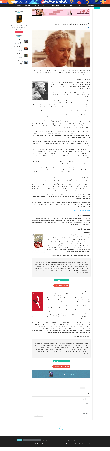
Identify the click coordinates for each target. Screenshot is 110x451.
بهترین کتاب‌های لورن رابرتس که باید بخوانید (16, 54)
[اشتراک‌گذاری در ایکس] (37, 381)
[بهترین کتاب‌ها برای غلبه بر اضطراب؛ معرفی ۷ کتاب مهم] (26, 48)
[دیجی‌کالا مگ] (97, 8)
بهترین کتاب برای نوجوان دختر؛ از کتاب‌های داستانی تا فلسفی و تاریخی (16, 41)
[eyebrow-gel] (61, 12)
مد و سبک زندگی (64, 5)
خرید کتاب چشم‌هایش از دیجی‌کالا (61, 366)
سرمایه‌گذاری (27, 5)
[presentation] (27, 22)
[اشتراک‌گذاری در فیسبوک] (39, 381)
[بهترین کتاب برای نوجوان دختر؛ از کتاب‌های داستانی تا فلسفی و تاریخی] (26, 41)
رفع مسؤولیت (69, 439)
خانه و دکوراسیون (55, 5)
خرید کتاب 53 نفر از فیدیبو (61, 280)
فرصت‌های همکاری (77, 439)
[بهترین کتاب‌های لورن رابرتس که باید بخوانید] (26, 55)
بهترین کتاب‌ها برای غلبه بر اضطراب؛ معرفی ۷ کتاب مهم (16, 47)
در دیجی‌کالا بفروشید (61, 439)
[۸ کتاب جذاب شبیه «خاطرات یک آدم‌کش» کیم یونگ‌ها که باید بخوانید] (26, 62)
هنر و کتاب (72, 5)
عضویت (19, 439)
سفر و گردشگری (45, 5)
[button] (48, 382)
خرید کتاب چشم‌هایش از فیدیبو (61, 361)
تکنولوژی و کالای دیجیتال (90, 5)
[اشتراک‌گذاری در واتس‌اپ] (35, 381)
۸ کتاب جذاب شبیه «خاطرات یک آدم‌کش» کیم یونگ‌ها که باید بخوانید (16, 62)
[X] (21, 443)
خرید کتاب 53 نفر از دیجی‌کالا (61, 285)
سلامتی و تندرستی (36, 5)
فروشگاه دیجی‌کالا (19, 5)
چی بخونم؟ (82, 388)
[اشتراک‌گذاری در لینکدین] (41, 381)
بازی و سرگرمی (79, 5)
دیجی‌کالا (91, 439)
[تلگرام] (17, 443)
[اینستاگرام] (19, 443)
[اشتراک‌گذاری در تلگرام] (32, 381)
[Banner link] (55, 2)
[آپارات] (24, 443)
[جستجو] (97, 12)
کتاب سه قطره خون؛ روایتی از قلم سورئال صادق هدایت (78, 210)
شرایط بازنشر (85, 439)
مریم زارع (85, 27)
